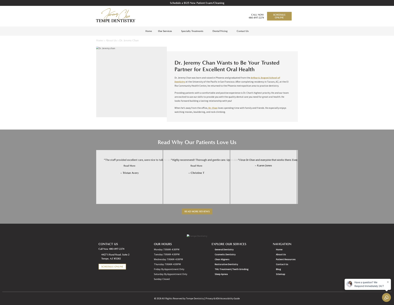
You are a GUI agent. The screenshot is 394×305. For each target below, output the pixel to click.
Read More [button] (129, 165)
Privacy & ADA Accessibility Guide (222, 298)
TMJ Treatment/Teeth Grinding (231, 269)
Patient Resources (286, 259)
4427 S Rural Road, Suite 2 (115, 256)
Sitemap (280, 274)
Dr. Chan (212, 107)
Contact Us (243, 31)
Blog (278, 269)
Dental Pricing (220, 31)
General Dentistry (224, 249)
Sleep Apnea (221, 274)
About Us (111, 40)
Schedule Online (279, 16)
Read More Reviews (197, 211)
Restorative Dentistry (226, 264)
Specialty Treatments (192, 31)
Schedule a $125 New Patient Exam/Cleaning (197, 3)
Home (148, 31)
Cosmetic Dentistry (225, 254)
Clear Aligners (222, 259)
